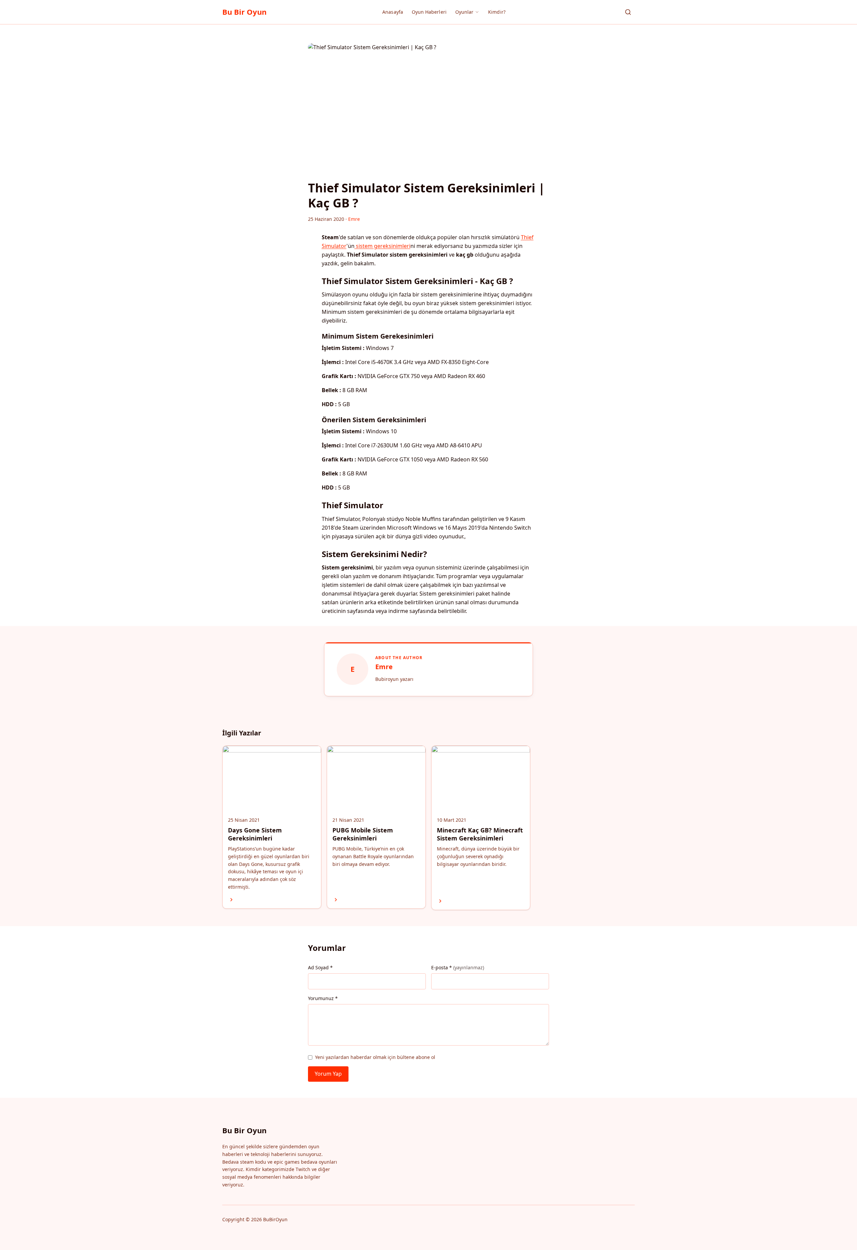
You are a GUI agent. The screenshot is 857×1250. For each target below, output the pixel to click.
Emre (384, 666)
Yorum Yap (328, 1073)
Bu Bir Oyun (244, 12)
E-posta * (457, 967)
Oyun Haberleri (429, 12)
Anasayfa (392, 12)
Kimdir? (496, 12)
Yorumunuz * (323, 998)
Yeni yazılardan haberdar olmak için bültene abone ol (375, 1057)
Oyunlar (464, 12)
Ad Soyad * (320, 967)
